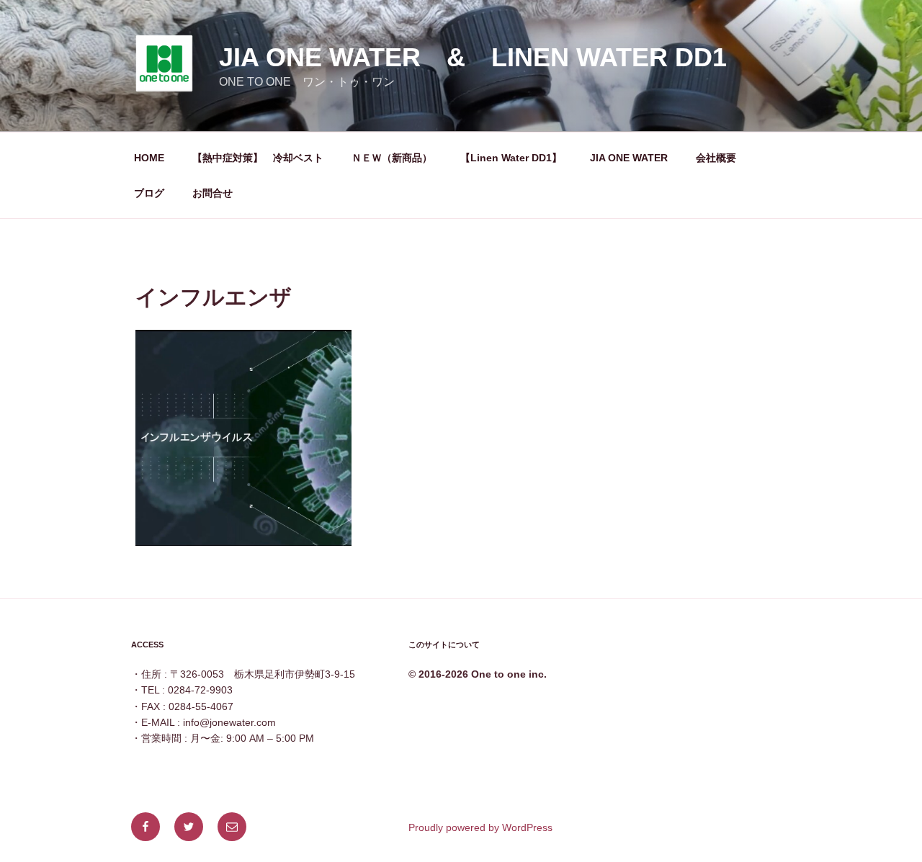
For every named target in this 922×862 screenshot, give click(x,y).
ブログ (149, 193)
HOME (149, 157)
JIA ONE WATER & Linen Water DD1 (473, 57)
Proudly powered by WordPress (480, 827)
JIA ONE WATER (629, 157)
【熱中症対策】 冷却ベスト (257, 157)
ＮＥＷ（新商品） (392, 157)
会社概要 (716, 157)
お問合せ (212, 193)
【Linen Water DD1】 (511, 157)
